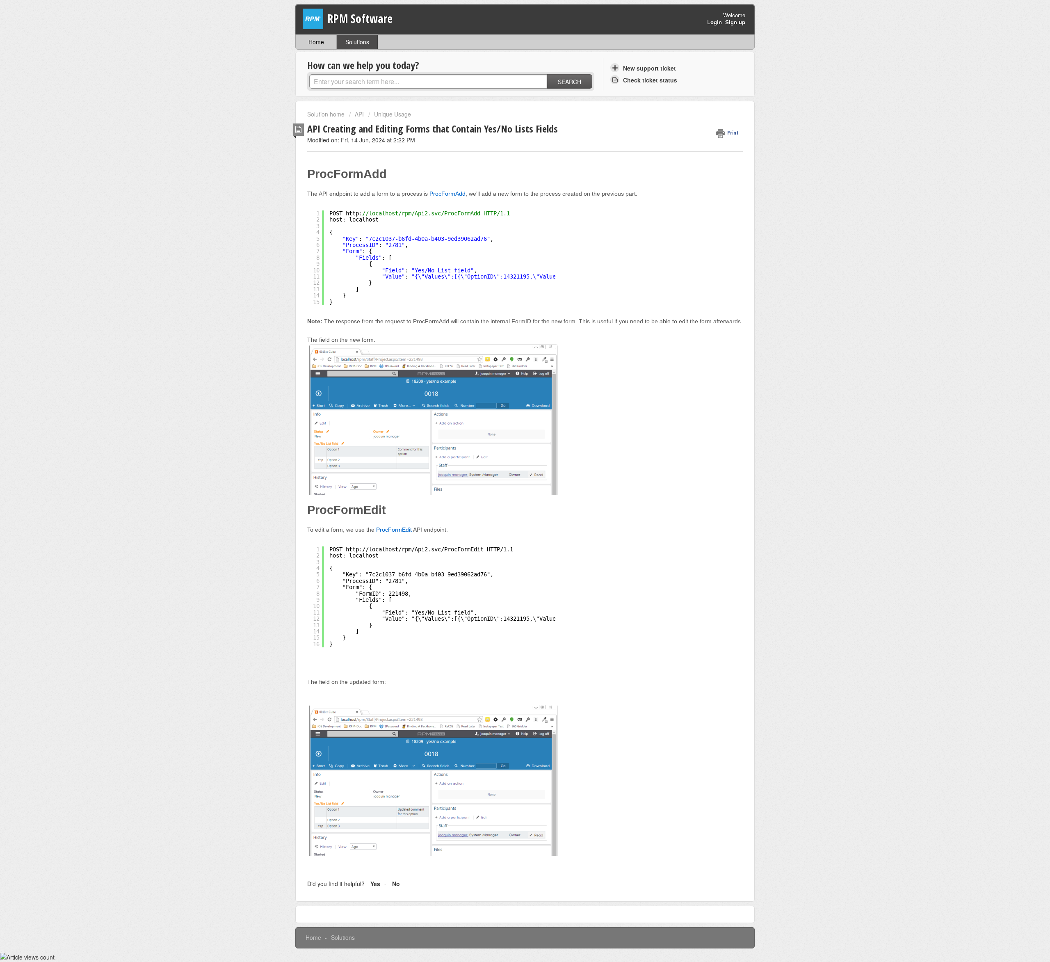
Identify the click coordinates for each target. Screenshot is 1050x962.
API (359, 114)
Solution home (326, 114)
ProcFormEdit (394, 529)
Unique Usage (392, 114)
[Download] (509, 383)
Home (316, 42)
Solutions (357, 42)
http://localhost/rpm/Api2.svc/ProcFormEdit (415, 549)
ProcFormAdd (447, 193)
